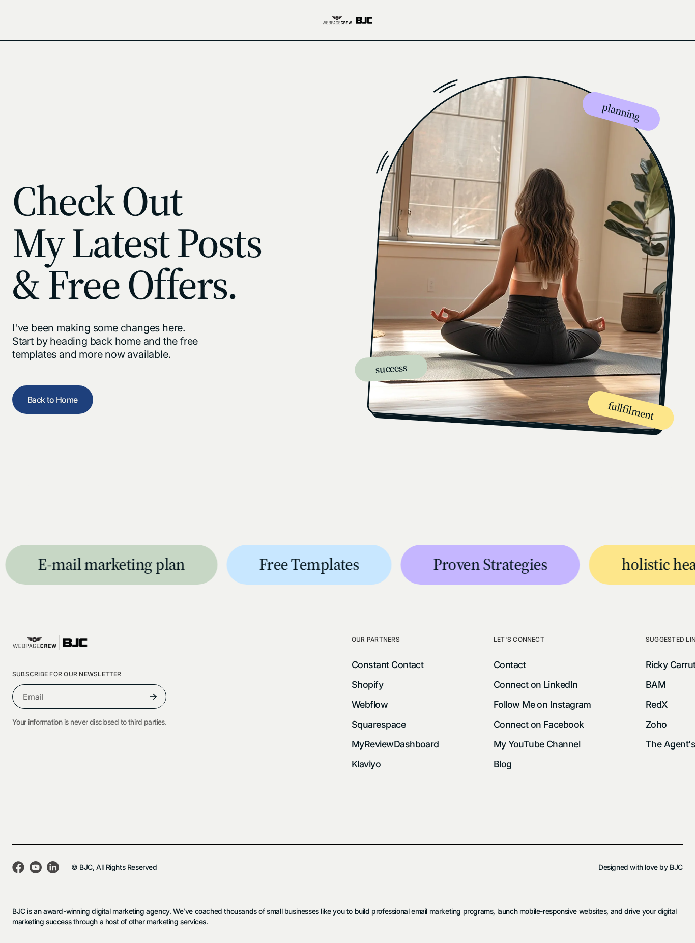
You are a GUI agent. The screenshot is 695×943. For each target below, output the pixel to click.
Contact (510, 664)
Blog (503, 764)
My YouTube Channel (537, 744)
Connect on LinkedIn (536, 684)
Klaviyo (366, 764)
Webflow (370, 704)
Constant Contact (387, 664)
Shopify (367, 684)
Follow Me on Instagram (542, 704)
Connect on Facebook (539, 724)
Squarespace (379, 724)
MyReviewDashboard (395, 744)
